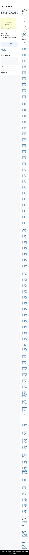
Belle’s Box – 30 (24, 77)
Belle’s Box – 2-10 (24, 241)
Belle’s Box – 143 (24, 217)
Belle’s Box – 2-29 (24, 264)
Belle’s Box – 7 (24, 54)
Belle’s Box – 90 (24, 153)
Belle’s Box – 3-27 (24, 386)
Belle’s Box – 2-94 (24, 348)
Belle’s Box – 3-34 (24, 391)
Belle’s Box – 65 (24, 123)
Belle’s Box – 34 (24, 86)
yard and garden (24, 549)
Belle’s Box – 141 (24, 215)
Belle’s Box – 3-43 (24, 404)
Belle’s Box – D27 (24, 498)
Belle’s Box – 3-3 (24, 357)
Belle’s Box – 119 (24, 188)
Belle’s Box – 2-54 (24, 296)
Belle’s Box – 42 (24, 68)
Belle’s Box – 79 (24, 140)
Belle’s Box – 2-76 (24, 322)
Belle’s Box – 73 (24, 133)
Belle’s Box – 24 (24, 79)
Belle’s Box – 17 (24, 62)
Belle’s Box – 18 (24, 60)
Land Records (24, 532)
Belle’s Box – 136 (24, 209)
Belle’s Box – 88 (24, 151)
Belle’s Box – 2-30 (24, 265)
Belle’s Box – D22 (24, 492)
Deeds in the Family (24, 31)
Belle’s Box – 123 (24, 193)
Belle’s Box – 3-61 (24, 454)
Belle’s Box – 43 (24, 96)
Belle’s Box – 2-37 (24, 274)
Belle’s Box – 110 (24, 181)
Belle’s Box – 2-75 (24, 321)
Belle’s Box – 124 (24, 194)
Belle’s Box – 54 (24, 110)
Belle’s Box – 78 (24, 139)
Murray (23, 537)
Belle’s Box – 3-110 (24, 462)
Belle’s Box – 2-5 (24, 235)
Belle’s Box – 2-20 (24, 253)
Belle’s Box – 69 (24, 127)
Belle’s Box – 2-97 (24, 350)
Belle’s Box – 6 (24, 53)
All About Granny (22, 1)
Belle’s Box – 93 (24, 157)
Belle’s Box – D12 (24, 487)
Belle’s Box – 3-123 (24, 446)
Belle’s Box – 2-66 (24, 310)
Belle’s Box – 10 (24, 65)
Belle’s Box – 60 (24, 116)
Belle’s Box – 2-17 (24, 249)
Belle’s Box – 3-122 (24, 441)
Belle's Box (14, 10)
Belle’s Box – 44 (24, 102)
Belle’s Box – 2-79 (24, 326)
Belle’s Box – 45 (24, 95)
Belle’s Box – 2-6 (24, 236)
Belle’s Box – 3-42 (24, 403)
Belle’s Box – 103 (24, 176)
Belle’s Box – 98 (24, 163)
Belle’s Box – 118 (24, 187)
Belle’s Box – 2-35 (24, 273)
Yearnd (23, 550)
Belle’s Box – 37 (24, 90)
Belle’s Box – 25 (24, 80)
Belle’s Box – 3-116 (24, 424)
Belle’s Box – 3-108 (24, 461)
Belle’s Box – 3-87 (24, 432)
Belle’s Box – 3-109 (24, 447)
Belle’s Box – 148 (24, 223)
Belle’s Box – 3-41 (24, 402)
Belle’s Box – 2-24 (24, 258)
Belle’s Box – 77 (24, 138)
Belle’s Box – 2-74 (24, 320)
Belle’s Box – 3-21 (24, 379)
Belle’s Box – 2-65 (24, 309)
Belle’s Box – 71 (24, 132)
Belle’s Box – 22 (24, 72)
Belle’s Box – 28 (24, 78)
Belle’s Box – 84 (24, 146)
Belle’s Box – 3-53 (24, 453)
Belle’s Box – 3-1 (24, 355)
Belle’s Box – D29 (24, 499)
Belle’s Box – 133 (24, 205)
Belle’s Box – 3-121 (24, 467)
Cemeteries (23, 35)
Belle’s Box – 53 (24, 109)
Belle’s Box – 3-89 (24, 442)
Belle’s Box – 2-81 (24, 328)
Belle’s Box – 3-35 (24, 396)
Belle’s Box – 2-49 (24, 290)
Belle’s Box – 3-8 (24, 363)
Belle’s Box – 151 (24, 227)
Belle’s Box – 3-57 (24, 450)
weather (23, 545)
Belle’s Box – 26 (24, 84)
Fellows (25, 523)
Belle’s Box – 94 (24, 158)
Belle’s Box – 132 (24, 204)
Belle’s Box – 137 (24, 210)
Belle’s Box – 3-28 (24, 387)
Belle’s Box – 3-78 (24, 473)
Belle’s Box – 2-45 (24, 285)
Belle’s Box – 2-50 (24, 291)
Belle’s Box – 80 (24, 141)
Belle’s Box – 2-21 (24, 254)
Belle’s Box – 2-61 (24, 304)
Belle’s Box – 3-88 (24, 426)
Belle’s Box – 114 (24, 182)
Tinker (23, 542)
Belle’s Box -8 (24, 55)
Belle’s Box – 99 (24, 164)
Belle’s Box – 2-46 (24, 286)
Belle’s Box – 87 (24, 150)
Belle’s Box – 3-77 (24, 474)
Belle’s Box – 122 (24, 192)
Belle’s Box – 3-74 (24, 435)
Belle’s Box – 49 (24, 104)
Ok (14, 553)
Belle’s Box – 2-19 (24, 252)
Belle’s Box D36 (24, 506)
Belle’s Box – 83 (24, 145)
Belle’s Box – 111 (24, 180)
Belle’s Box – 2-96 (24, 349)
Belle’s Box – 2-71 (24, 316)
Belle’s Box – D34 (24, 505)
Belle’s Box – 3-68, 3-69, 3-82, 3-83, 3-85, (24, 421)
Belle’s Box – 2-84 (24, 332)
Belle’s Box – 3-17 (24, 374)
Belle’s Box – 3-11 (24, 367)
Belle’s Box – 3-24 (24, 381)
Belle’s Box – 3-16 (24, 373)
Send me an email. (24, 13)
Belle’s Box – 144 (24, 218)
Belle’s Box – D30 (24, 500)
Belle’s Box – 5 (24, 50)
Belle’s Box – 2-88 (24, 337)
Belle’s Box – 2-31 (24, 266)
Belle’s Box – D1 (24, 478)
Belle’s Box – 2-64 (24, 308)
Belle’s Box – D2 (24, 479)
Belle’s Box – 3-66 (24, 457)
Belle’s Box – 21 (24, 71)
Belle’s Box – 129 (24, 200)
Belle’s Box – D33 (24, 504)
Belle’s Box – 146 (24, 221)
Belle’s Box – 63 (24, 121)
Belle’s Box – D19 (24, 488)
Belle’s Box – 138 (24, 211)
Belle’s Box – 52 (24, 108)
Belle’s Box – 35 (4, 50)
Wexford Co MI (3, 49)
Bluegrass (26, 521)
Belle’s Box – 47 (24, 103)
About (26, 1)
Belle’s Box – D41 (24, 511)
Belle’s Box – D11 (24, 486)
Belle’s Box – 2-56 (24, 298)
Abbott (22, 521)
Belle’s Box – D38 (24, 510)
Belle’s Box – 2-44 (24, 284)
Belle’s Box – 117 (24, 186)
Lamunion (24, 531)
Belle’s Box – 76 (24, 135)
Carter (25, 522)
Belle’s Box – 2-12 (24, 243)
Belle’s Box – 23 (24, 73)
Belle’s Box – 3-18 (24, 375)
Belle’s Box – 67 (24, 129)
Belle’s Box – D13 (24, 494)
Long (26, 533)
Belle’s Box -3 (24, 48)
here (17, 13)
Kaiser (23, 529)
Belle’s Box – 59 (24, 117)
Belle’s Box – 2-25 (24, 259)
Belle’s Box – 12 (24, 59)
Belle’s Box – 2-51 (24, 292)
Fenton (23, 525)
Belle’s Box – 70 (24, 128)
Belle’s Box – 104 (24, 170)
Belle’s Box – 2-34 (24, 272)
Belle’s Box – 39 (24, 91)
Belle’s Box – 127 (24, 198)
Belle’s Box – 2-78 (24, 325)
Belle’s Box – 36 (24, 89)
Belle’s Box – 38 (24, 97)
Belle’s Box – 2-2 (24, 231)
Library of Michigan (23, 533)
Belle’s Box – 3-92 (24, 425)
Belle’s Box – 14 (24, 56)
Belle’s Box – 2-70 (24, 315)
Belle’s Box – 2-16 (24, 248)
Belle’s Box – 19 (24, 61)
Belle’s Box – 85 (24, 147)
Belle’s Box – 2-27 (24, 261)
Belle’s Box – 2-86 (24, 334)
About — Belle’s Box (24, 42)
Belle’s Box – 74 (24, 134)
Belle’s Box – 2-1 (24, 230)
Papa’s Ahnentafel (16, 1)
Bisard (24, 521)
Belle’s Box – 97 (24, 162)
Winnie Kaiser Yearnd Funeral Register (24, 21)
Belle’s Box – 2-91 (24, 340)
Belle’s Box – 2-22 (24, 255)
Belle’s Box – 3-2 (24, 356)
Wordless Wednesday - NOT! (24, 548)
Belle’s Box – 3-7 (24, 362)
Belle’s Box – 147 (24, 222)
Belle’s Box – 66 (24, 126)
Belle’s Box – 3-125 (24, 463)
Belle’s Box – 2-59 (24, 302)
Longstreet (23, 534)
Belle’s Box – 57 (24, 114)
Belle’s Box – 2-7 (24, 237)
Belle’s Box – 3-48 (24, 410)
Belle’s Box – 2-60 (24, 303)
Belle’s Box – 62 (24, 120)
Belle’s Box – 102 (24, 169)
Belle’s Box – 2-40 (24, 279)
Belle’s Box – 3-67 (24, 472)
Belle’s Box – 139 (24, 212)
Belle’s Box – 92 (24, 156)
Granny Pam (4, 1)
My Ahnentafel (10, 1)
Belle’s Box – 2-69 (24, 314)
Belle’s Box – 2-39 (24, 278)
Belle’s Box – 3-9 (24, 364)
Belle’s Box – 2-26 (24, 260)
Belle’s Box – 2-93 (24, 343)
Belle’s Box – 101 (24, 168)
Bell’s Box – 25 (24, 493)
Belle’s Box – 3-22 (24, 380)
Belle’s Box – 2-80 (24, 327)
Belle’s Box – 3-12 (24, 368)
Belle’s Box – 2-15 (24, 247)
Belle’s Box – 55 (24, 111)
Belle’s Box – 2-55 (24, 297)
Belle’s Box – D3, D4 (24, 480)
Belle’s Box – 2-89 (24, 338)
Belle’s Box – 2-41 (24, 280)
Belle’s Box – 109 (24, 175)
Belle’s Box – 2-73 (24, 319)
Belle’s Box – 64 (24, 122)
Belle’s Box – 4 (24, 49)
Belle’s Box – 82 (24, 144)
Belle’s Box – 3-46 (24, 407)
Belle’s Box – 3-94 (24, 438)
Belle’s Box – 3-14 (24, 370)
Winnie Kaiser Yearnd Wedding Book (24, 24)
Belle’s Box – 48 (24, 66)
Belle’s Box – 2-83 (24, 331)
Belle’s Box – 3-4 (24, 358)
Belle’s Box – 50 (24, 105)
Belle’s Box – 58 (24, 115)
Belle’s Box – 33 (24, 74)
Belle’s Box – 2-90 (24, 339)
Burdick (23, 522)
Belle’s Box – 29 (24, 83)
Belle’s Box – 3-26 (24, 385)
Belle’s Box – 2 (24, 47)
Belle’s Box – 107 (24, 174)
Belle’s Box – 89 (24, 152)
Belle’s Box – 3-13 (24, 369)
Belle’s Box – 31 (24, 85)
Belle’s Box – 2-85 (24, 333)
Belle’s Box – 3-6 (24, 361)
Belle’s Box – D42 (24, 512)
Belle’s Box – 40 (24, 92)
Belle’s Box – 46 (24, 67)
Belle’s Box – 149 (24, 224)
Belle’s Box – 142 (24, 216)
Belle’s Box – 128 (24, 199)
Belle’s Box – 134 (24, 206)
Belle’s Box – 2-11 (24, 242)
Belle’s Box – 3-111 (24, 431)
